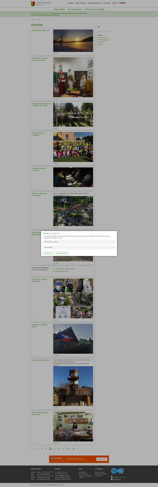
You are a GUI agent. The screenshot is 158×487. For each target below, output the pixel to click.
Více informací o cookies (51, 242)
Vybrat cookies (48, 247)
